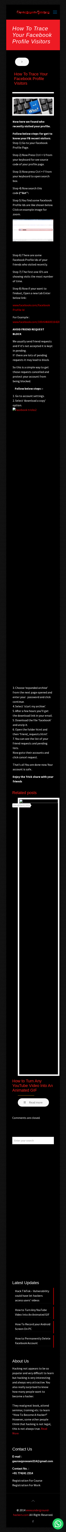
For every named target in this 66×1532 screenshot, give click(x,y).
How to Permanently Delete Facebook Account (32, 1341)
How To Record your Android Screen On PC (32, 1326)
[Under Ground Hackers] (33, 12)
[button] (57, 1523)
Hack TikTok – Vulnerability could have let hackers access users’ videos (32, 1295)
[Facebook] (33, 1521)
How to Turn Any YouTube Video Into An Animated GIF (32, 1086)
